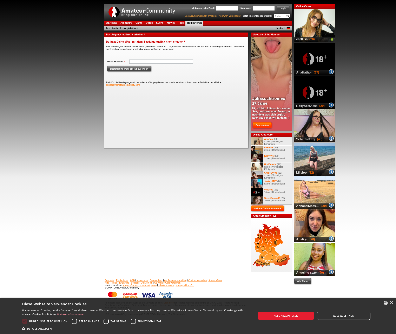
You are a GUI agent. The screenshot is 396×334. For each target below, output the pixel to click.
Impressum (142, 280)
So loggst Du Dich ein (141, 282)
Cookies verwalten (197, 280)
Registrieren (122, 280)
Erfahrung (124, 282)
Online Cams (303, 6)
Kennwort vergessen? (230, 16)
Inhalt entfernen (166, 285)
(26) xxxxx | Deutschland (274, 182)
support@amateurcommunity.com (123, 85)
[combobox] (386, 303)
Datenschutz (156, 280)
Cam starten (262, 125)
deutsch (280, 28)
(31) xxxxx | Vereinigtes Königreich (273, 175)
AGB (132, 280)
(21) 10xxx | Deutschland (274, 190)
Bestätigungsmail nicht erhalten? (201, 16)
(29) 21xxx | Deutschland (274, 157)
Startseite (109, 280)
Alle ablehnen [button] (343, 316)
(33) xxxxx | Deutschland (274, 148)
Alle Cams (302, 281)
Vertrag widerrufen (185, 285)
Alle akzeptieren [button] (286, 316)
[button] (135, 328)
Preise (114, 282)
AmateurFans (215, 280)
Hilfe (107, 282)
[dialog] (198, 316)
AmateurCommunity (144, 10)
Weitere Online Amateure (267, 208)
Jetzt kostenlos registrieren (257, 16)
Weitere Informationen (70, 314)
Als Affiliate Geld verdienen (167, 282)
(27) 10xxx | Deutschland (274, 199)
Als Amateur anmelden (175, 280)
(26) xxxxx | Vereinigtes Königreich (273, 141)
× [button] (391, 302)
